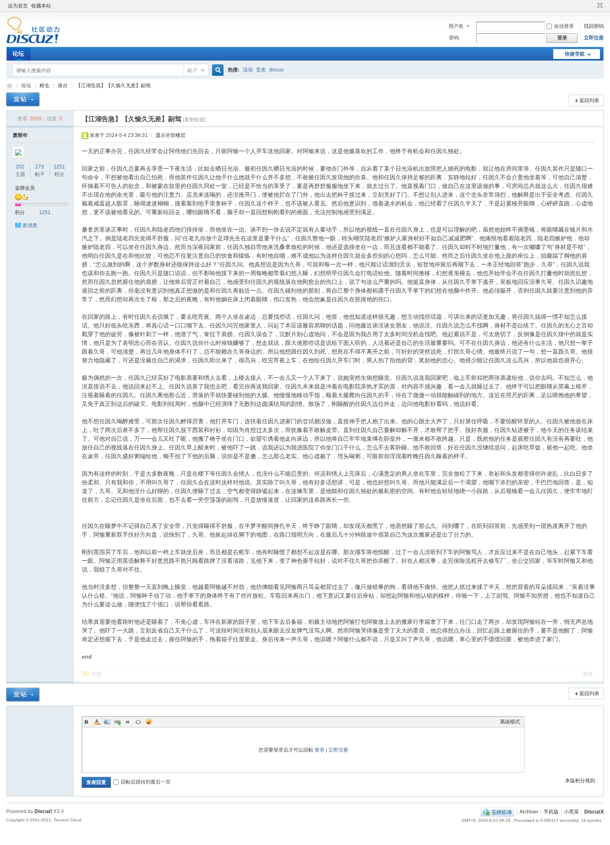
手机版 (551, 812)
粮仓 (44, 85)
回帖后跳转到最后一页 (146, 782)
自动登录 (564, 26)
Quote (128, 722)
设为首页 (18, 6)
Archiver (529, 812)
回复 (97, 674)
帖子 (193, 70)
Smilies (148, 722)
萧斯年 (20, 135)
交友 (261, 70)
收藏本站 (41, 6)
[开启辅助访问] (592, 6)
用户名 (456, 26)
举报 (588, 674)
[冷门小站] (33, 42)
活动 (248, 70)
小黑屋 (571, 812)
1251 (59, 167)
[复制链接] (194, 119)
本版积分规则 (580, 781)
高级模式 (510, 722)
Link (117, 722)
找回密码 (594, 26)
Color (97, 722)
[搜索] (216, 70)
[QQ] (497, 812)
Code (138, 722)
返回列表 (589, 100)
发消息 (29, 225)
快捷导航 (575, 54)
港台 (63, 85)
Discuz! (43, 811)
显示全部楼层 (170, 135)
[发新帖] (22, 99)
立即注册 (594, 38)
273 (39, 167)
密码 (454, 38)
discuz (276, 70)
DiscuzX (594, 812)
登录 (320, 750)
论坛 (18, 53)
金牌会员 (25, 188)
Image (107, 722)
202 (20, 167)
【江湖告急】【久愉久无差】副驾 (113, 85)
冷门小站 (9, 86)
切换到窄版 (599, 6)
